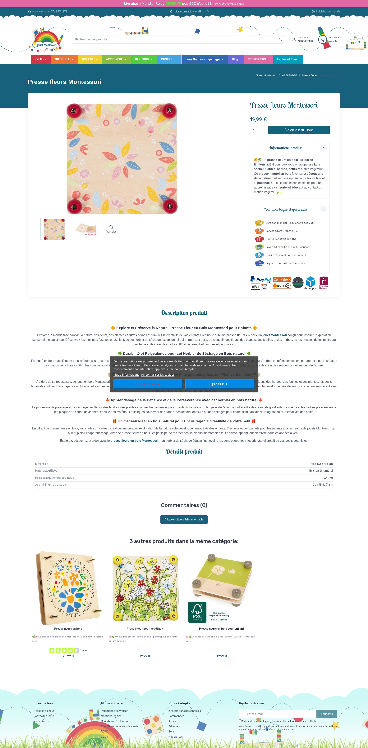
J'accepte (220, 384)
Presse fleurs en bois (68, 628)
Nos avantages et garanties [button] (285, 209)
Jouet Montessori (266, 75)
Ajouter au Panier (301, 130)
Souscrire (327, 714)
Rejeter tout (147, 384)
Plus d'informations (126, 374)
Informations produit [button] (285, 148)
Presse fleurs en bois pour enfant (221, 628)
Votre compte (179, 703)
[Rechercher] (280, 39)
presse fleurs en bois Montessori (134, 440)
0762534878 (59, 11)
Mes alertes (175, 736)
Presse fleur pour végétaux (145, 628)
